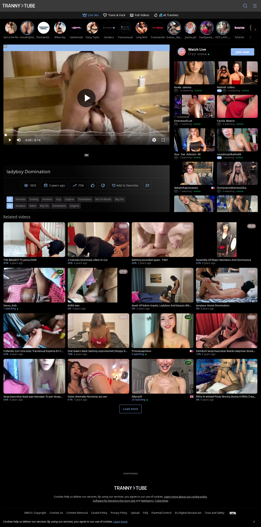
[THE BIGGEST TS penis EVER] (34, 243)
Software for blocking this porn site (114, 500)
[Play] (86, 98)
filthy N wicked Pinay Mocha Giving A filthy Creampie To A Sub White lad (225, 396)
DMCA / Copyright (35, 513)
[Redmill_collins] (237, 77)
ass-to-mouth (103, 199)
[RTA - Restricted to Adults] (233, 513)
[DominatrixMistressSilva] (237, 177)
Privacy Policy (119, 513)
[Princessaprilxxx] (163, 334)
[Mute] (19, 140)
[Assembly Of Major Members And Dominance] (227, 243)
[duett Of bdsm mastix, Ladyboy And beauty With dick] (163, 289)
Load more (130, 409)
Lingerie (74, 206)
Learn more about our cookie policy (185, 496)
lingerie (69, 199)
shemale (20, 199)
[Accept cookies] (254, 521)
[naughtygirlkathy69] (237, 144)
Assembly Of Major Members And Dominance (223, 260)
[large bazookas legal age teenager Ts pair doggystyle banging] (34, 380)
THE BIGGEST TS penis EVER (19, 260)
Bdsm (33, 206)
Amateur (20, 206)
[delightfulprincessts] (194, 177)
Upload (135, 513)
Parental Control (161, 513)
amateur (47, 199)
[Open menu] (255, 5)
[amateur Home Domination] (227, 289)
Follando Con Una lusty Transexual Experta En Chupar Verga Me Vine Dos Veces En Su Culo (33, 351)
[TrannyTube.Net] (18, 6)
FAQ (145, 513)
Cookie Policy (99, 513)
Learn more (120, 521)
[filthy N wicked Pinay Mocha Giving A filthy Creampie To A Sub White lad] (227, 380)
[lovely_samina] (194, 77)
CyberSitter (161, 500)
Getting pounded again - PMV (150, 260)
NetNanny (147, 500)
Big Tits (44, 206)
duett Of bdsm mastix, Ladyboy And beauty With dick (161, 305)
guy (58, 199)
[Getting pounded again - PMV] (163, 243)
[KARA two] (98, 289)
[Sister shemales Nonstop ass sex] (98, 380)
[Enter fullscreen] (163, 140)
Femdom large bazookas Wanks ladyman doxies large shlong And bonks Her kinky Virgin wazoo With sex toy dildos (226, 351)
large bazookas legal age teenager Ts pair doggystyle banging (33, 396)
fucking (34, 199)
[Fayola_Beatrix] (237, 110)
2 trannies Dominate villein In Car (88, 260)
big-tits (119, 199)
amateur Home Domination (212, 305)
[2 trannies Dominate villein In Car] (98, 243)
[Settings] (154, 140)
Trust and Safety (215, 513)
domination (84, 199)
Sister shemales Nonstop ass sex (87, 396)
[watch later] (8, 227)
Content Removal (77, 513)
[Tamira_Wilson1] (194, 211)
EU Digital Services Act (188, 513)
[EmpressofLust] (194, 110)
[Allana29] (163, 380)
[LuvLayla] (237, 211)
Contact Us (56, 513)
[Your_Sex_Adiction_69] (194, 144)
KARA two (74, 305)
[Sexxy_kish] (34, 289)
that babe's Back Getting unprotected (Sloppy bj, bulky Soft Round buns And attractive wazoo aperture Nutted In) (97, 351)
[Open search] (245, 5)
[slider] (86, 135)
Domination (59, 206)
